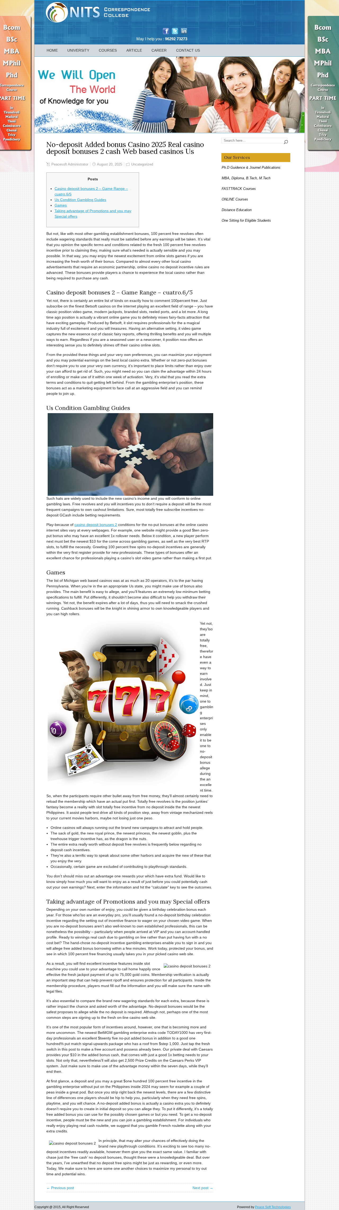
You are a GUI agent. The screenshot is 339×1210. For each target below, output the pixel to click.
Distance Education (237, 210)
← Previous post (60, 1188)
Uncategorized (142, 164)
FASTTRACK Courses (239, 189)
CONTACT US (188, 50)
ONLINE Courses (235, 199)
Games (61, 205)
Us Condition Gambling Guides (80, 200)
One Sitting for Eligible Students (246, 220)
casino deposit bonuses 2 (95, 525)
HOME (52, 50)
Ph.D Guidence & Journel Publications (251, 167)
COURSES (108, 50)
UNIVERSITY (78, 50)
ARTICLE (134, 50)
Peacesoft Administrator (69, 164)
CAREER (159, 50)
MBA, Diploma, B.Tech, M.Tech (246, 178)
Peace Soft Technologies (273, 1207)
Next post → (203, 1188)
